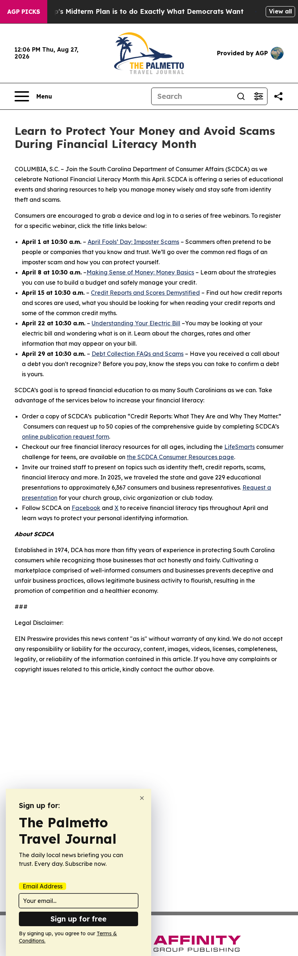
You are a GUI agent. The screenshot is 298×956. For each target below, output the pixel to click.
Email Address (43, 886)
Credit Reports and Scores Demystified (145, 292)
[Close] (141, 798)
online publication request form (65, 436)
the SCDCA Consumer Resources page (180, 457)
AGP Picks (23, 11)
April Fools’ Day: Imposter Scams (133, 241)
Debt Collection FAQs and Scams (138, 353)
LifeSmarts (239, 446)
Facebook (86, 507)
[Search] (241, 96)
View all (280, 11)
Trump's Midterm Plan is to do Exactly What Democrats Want (140, 11)
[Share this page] (278, 96)
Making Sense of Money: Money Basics (140, 272)
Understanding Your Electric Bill (136, 323)
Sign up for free (78, 918)
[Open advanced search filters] (258, 96)
